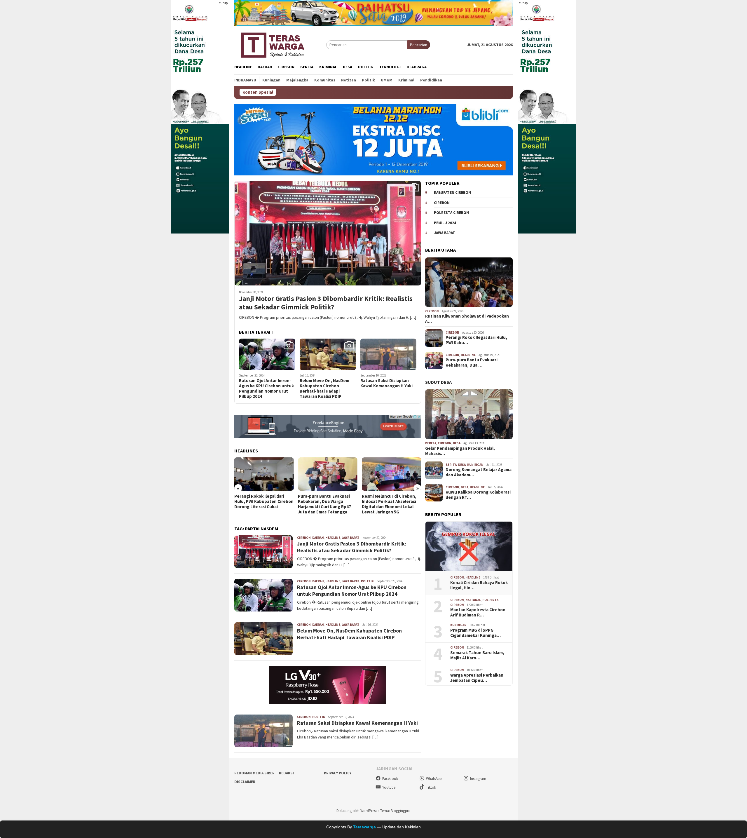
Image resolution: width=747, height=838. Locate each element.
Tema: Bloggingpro (395, 810)
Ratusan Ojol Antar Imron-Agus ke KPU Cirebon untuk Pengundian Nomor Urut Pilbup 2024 (266, 388)
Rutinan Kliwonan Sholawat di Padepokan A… (467, 319)
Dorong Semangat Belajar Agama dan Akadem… (479, 472)
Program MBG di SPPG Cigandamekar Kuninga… (475, 633)
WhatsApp (434, 778)
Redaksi (286, 773)
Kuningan (475, 465)
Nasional (473, 600)
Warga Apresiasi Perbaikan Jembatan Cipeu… (476, 678)
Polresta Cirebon (451, 212)
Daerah (318, 538)
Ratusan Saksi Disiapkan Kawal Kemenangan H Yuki (386, 383)
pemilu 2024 (445, 222)
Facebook (390, 778)
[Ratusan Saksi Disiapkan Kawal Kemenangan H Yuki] (388, 354)
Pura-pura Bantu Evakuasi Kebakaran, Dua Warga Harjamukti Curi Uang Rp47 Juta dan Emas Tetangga (324, 504)
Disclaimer (244, 781)
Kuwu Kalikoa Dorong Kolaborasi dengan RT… (478, 495)
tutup (223, 3)
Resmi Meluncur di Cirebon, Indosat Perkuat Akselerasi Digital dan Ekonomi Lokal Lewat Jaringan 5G (389, 504)
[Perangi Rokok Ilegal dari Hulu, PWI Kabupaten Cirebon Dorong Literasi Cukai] (264, 474)
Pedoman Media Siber (254, 773)
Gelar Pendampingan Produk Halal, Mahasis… (460, 451)
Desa (456, 443)
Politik (367, 581)
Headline (332, 538)
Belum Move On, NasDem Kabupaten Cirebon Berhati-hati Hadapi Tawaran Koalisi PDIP (324, 388)
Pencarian (418, 44)
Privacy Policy (337, 773)
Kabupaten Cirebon (452, 192)
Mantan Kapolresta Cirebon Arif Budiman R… (477, 612)
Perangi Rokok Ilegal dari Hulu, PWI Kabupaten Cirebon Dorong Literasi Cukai (264, 501)
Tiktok (431, 787)
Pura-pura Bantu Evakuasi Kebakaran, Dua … (472, 363)
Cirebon (304, 538)
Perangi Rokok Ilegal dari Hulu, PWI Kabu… (476, 340)
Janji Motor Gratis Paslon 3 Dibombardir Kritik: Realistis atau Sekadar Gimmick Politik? (326, 303)
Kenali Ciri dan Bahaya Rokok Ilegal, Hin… (479, 585)
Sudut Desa (438, 382)
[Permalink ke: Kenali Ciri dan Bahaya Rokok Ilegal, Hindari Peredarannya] (469, 546)
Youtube (388, 787)
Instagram (478, 778)
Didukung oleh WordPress (356, 810)
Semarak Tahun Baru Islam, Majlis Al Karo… (477, 655)
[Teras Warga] (272, 44)
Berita (430, 443)
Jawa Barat (350, 538)
